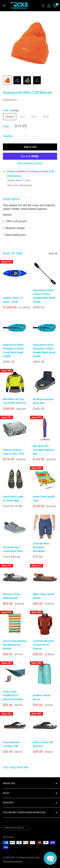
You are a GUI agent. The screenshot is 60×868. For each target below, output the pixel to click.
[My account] (48, 5)
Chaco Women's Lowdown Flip (12, 744)
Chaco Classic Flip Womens (43, 744)
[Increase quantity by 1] (34, 136)
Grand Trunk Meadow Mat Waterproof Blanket (15, 644)
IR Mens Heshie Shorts (41, 697)
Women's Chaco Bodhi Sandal (12, 596)
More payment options (30, 163)
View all (53, 253)
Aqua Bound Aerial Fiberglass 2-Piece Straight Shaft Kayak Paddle (44, 350)
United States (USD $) (14, 827)
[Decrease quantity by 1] (18, 136)
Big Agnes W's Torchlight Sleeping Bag (43, 449)
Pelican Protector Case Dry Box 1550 (13, 451)
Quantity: (8, 136)
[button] (50, 858)
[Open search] (43, 5)
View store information (19, 185)
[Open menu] (4, 5)
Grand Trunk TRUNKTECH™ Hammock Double (13, 695)
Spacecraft (10, 100)
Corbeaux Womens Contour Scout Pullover (43, 644)
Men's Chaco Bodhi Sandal (43, 596)
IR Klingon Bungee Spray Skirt (43, 401)
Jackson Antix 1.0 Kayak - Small (13, 299)
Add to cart (30, 146)
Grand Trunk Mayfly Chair (43, 498)
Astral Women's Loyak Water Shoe (13, 549)
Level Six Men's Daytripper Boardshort (41, 547)
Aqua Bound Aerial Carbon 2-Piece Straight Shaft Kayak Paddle (44, 296)
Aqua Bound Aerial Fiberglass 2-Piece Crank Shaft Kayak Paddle (13, 350)
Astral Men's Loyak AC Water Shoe (13, 498)
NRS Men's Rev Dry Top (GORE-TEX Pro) (14, 401)
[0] (55, 5)
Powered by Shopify (12, 861)
